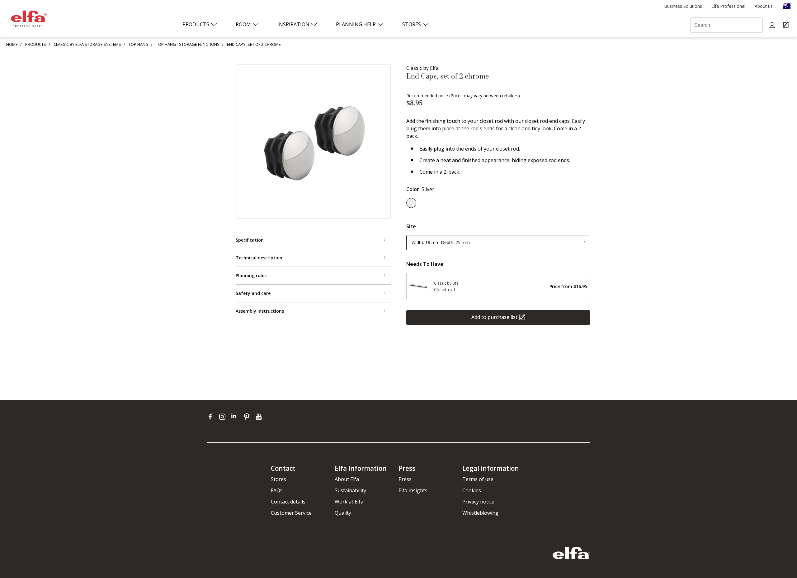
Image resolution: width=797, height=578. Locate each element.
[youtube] (259, 416)
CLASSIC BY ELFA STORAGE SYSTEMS (87, 44)
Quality (343, 512)
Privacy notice (478, 501)
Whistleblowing (480, 512)
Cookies (471, 490)
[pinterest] (247, 416)
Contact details (288, 501)
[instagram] (223, 416)
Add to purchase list (494, 316)
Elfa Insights (412, 490)
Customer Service (291, 512)
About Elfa (347, 479)
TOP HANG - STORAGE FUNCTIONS (187, 44)
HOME (12, 44)
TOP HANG (139, 44)
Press (405, 479)
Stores (278, 479)
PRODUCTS (35, 44)
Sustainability (350, 490)
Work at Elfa (349, 501)
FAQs (277, 490)
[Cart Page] (787, 25)
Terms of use (477, 479)
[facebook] (211, 416)
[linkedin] (235, 416)
